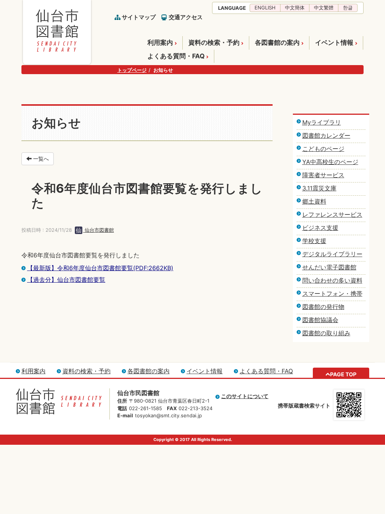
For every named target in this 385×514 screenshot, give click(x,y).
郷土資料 (314, 201)
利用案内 (160, 42)
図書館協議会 (320, 320)
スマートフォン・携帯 (332, 293)
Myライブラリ (321, 122)
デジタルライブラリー (332, 254)
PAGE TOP (343, 374)
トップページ (132, 70)
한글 (348, 8)
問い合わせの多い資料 (332, 280)
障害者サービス (323, 175)
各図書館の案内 (277, 42)
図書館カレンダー (326, 135)
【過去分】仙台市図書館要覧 (66, 279)
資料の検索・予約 (213, 42)
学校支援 (314, 241)
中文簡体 (295, 8)
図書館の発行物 (323, 306)
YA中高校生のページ (330, 162)
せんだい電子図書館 (329, 267)
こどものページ (323, 148)
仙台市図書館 (98, 230)
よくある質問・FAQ (176, 56)
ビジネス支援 (320, 227)
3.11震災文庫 (319, 188)
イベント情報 (334, 42)
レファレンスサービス (332, 214)
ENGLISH (265, 8)
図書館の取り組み (326, 333)
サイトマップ (139, 17)
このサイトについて (244, 396)
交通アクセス (186, 17)
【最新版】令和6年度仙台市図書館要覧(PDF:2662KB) (100, 268)
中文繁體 (323, 8)
